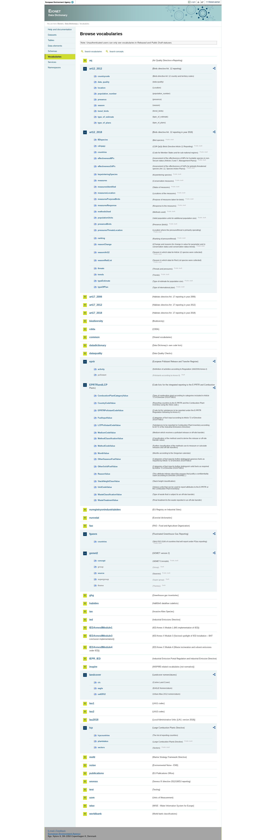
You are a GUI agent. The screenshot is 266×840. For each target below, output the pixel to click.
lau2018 (93, 719)
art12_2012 (95, 68)
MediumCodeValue (107, 432)
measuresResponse (107, 205)
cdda (92, 329)
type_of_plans (104, 123)
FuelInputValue (105, 418)
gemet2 (93, 553)
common (94, 337)
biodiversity (96, 321)
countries (102, 152)
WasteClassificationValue (110, 494)
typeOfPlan (103, 287)
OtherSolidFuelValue (107, 466)
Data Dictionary (71, 24)
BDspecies (103, 140)
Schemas (52, 51)
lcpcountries (104, 735)
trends (101, 274)
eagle (100, 688)
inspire (93, 666)
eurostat (94, 517)
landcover (95, 674)
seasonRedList (105, 260)
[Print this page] (199, 2)
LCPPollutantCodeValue (109, 425)
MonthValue (103, 453)
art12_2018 (95, 132)
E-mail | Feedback (57, 831)
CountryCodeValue (106, 403)
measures (102, 180)
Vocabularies (54, 56)
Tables (51, 40)
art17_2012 (95, 305)
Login (193, 2)
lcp (91, 727)
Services (52, 62)
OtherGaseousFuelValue (109, 459)
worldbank (95, 813)
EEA (60, 2)
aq (90, 60)
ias (91, 611)
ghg (91, 595)
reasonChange (104, 244)
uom (92, 797)
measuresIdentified (107, 187)
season (101, 105)
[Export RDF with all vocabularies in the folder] (214, 69)
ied (91, 619)
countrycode (104, 76)
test (91, 789)
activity (101, 369)
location (101, 88)
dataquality (95, 353)
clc (99, 682)
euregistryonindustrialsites (105, 509)
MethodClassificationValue (110, 438)
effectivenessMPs (106, 158)
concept (101, 561)
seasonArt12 (103, 252)
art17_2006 (95, 296)
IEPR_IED (95, 658)
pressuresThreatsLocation (110, 230)
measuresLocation (106, 193)
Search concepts (116, 51)
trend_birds (103, 111)
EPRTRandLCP (98, 384)
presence (102, 99)
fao (91, 525)
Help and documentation (60, 29)
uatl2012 (102, 694)
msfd (92, 757)
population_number (107, 94)
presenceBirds (104, 224)
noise (92, 765)
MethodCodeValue (106, 446)
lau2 (91, 711)
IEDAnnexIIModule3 (100, 636)
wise (92, 805)
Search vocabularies (93, 51)
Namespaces (54, 67)
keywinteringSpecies (107, 174)
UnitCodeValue (105, 487)
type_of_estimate (106, 117)
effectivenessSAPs (106, 166)
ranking (101, 238)
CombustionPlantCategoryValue (113, 396)
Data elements (55, 45)
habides (94, 603)
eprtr (92, 361)
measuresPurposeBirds (109, 199)
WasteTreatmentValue (108, 500)
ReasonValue (104, 474)
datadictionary (97, 345)
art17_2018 (95, 313)
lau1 (91, 703)
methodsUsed (104, 211)
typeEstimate (104, 281)
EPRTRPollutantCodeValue (110, 410)
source (101, 573)
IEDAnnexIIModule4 (100, 647)
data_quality (103, 82)
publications (96, 773)
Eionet (60, 24)
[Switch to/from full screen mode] (203, 2)
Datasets (52, 35)
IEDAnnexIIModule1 (100, 627)
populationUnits (105, 218)
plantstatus (103, 741)
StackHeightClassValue (109, 481)
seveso (93, 781)
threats (101, 268)
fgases (93, 534)
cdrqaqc (101, 146)
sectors (101, 747)
